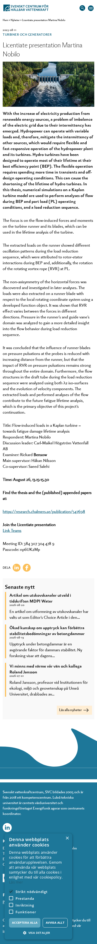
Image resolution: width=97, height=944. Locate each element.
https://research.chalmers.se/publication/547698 (44, 511)
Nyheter (15, 20)
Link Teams (12, 530)
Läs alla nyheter (70, 709)
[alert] (38, 886)
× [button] (67, 838)
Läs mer (16, 882)
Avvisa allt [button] (55, 923)
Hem (5, 20)
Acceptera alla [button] (25, 923)
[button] (38, 932)
